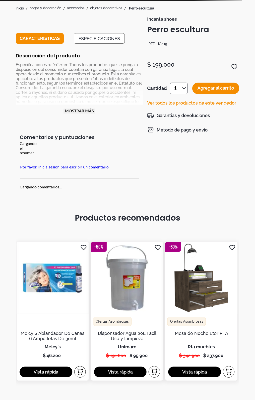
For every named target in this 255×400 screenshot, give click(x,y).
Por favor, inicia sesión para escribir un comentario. (65, 167)
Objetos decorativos (106, 8)
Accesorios (75, 8)
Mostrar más (79, 111)
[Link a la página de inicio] (20, 8)
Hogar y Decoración (45, 8)
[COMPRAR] (80, 372)
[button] (178, 115)
